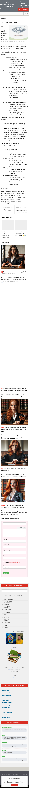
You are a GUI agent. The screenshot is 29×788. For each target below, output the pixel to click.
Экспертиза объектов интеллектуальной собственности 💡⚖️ (20, 233)
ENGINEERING (6, 604)
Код (24, 527)
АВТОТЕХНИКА (7, 612)
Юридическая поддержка (15, 585)
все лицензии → (14, 671)
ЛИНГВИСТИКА (7, 617)
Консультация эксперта (14, 722)
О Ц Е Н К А (6, 614)
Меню (26, 14)
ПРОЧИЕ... (6, 625)
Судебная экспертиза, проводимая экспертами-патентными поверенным (21, 210)
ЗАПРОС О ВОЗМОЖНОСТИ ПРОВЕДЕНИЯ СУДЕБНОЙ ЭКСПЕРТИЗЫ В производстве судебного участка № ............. (14, 745)
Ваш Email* (5, 539)
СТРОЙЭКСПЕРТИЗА (8, 601)
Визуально (20, 527)
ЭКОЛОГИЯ (6, 611)
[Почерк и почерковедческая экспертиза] (14, 663)
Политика (6, 627)
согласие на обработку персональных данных (15, 561)
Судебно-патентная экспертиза (8, 209)
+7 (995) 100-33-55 (23, 5)
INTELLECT (3, 18)
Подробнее (22, 782)
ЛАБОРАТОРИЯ (7, 622)
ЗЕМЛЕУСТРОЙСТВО (8, 603)
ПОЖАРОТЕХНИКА (7, 609)
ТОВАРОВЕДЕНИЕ (7, 607)
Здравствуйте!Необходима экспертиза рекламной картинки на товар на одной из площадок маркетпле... (15, 730)
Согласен (14, 785)
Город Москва (5, 690)
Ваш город (5, 556)
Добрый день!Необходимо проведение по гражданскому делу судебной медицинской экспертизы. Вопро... (15, 738)
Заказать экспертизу (23, 9)
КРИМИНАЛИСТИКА (8, 598)
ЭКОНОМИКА (6, 616)
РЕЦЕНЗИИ (6, 624)
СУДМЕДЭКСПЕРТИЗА (8, 599)
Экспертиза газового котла (8, 752)
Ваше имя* (6, 544)
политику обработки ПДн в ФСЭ (14, 562)
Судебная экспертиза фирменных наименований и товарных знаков (7, 234)
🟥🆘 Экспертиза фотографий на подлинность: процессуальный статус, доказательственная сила (14, 429)
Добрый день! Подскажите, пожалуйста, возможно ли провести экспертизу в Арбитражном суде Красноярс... (14, 759)
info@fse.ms (23, 7)
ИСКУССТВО (6, 619)
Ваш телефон (6, 550)
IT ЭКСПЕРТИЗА (7, 606)
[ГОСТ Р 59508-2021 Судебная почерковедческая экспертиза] (14, 678)
